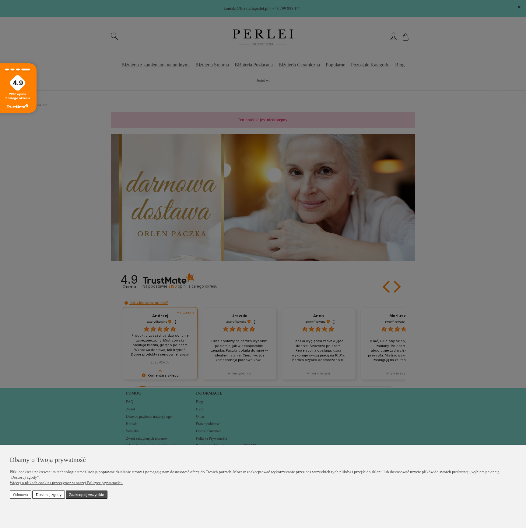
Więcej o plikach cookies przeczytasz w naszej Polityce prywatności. (66, 482)
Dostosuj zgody (48, 495)
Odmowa (20, 495)
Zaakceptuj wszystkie (86, 495)
